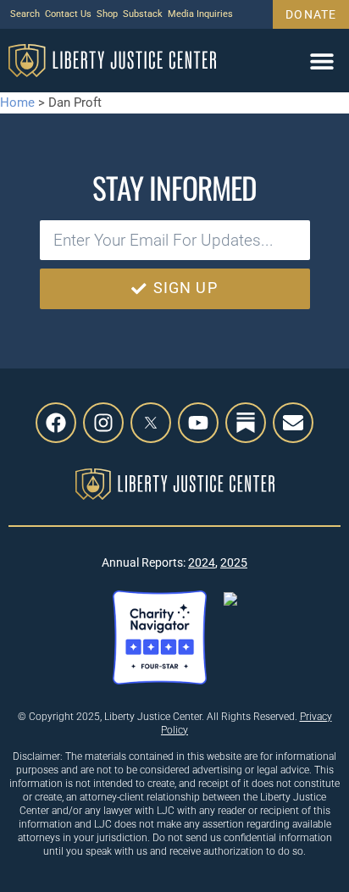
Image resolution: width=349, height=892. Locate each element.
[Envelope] (293, 422)
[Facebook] (56, 422)
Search (25, 13)
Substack (143, 13)
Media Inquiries (200, 13)
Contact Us (68, 13)
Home (17, 102)
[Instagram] (103, 422)
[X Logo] (150, 422)
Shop (107, 13)
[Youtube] (198, 422)
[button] (321, 61)
